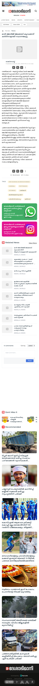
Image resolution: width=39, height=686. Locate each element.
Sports (19, 20)
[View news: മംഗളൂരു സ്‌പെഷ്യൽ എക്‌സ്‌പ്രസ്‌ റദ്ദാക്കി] (7, 308)
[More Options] (25, 67)
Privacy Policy (28, 678)
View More (33, 243)
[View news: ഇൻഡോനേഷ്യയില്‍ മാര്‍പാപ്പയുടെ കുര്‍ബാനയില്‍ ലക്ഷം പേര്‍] (7, 285)
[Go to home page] (19, 11)
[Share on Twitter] (17, 67)
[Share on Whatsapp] (21, 67)
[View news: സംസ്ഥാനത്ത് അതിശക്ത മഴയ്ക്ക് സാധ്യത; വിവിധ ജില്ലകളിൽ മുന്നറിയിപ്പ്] (19, 607)
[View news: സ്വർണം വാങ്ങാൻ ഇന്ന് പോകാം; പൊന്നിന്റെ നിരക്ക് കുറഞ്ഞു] (19, 576)
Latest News (5, 20)
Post (30, 361)
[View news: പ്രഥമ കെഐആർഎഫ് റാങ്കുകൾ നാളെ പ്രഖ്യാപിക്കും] (7, 329)
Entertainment (29, 20)
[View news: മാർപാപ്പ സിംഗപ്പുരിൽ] (7, 274)
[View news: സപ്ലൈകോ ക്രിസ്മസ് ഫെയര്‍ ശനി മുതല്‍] (7, 318)
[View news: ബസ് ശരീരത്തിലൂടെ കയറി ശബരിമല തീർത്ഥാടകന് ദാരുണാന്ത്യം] (7, 296)
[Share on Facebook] (13, 67)
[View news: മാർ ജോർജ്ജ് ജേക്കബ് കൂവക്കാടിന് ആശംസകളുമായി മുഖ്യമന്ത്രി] (7, 251)
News (13, 20)
